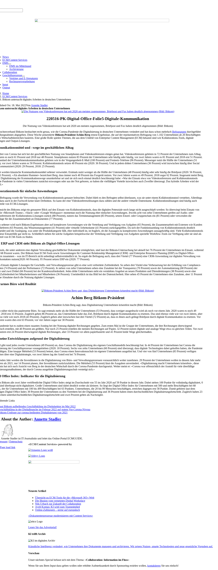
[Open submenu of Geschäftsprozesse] (23, 76)
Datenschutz (15, 441)
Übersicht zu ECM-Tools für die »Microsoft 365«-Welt (64, 497)
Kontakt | (37, 4)
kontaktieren (154, 565)
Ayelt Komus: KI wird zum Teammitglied (57, 506)
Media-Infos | (14, 4)
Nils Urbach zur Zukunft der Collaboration (58, 503)
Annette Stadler (39, 105)
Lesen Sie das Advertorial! (42, 527)
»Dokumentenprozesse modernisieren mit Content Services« (60, 515)
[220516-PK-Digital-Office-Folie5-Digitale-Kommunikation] (97, 111)
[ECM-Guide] (102, 21)
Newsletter (48, 4)
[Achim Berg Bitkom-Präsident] (98, 290)
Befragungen (179, 131)
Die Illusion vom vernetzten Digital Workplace (60, 500)
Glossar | (27, 4)
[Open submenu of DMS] (9, 63)
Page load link (7, 447)
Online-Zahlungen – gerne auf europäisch (57, 509)
